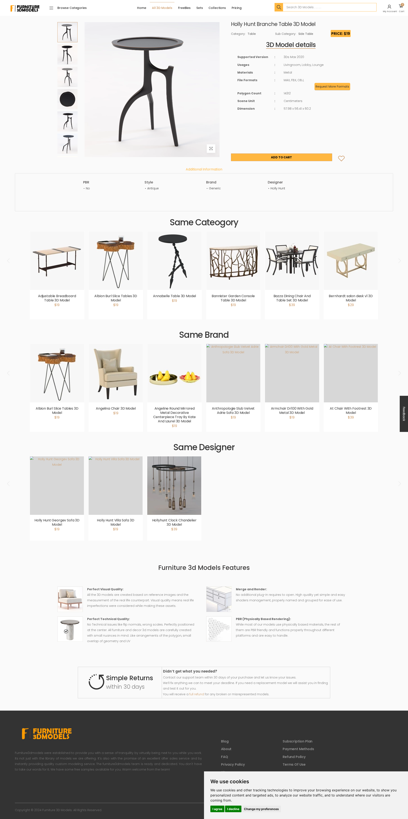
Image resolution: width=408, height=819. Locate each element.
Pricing (237, 8)
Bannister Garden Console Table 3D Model (233, 298)
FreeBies (184, 8)
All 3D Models (162, 8)
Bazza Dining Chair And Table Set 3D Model (292, 298)
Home (141, 8)
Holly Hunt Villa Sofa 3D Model (115, 522)
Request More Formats (332, 86)
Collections (217, 8)
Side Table (305, 34)
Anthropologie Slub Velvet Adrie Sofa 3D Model (233, 410)
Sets (199, 8)
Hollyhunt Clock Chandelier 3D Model (174, 522)
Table (252, 34)
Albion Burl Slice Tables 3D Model (115, 298)
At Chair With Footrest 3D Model (351, 410)
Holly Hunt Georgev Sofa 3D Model (56, 522)
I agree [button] (217, 809)
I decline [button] (233, 809)
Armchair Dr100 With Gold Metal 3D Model (292, 410)
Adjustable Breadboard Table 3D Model (57, 298)
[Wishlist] (338, 154)
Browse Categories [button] (72, 8)
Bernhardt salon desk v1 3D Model (351, 298)
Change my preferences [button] (261, 809)
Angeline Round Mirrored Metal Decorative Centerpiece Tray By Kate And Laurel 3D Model (174, 415)
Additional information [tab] (204, 169)
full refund (196, 694)
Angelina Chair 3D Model (116, 408)
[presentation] (8, 260)
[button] (390, 8)
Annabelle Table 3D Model (174, 296)
